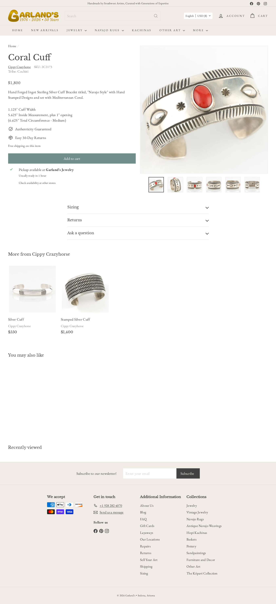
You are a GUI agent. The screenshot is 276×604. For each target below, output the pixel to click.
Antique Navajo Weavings (203, 525)
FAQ (143, 519)
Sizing (144, 573)
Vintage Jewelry (197, 512)
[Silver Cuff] (32, 302)
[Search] (156, 16)
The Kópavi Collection (202, 573)
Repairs (145, 546)
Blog (143, 512)
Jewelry (75, 30)
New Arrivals (45, 30)
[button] (198, 16)
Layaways (146, 532)
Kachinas (141, 30)
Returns (145, 553)
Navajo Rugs (108, 30)
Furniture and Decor (200, 559)
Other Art (170, 30)
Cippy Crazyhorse (51, 254)
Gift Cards (147, 525)
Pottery (191, 546)
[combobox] (113, 16)
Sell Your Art (149, 559)
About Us (146, 505)
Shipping (146, 566)
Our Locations (150, 539)
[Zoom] (204, 109)
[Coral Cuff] (28, 398)
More (199, 30)
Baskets (191, 539)
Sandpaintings (196, 553)
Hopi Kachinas (196, 532)
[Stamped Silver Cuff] (85, 302)
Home (17, 30)
